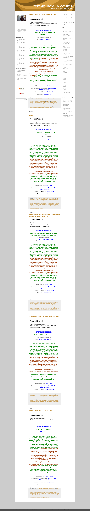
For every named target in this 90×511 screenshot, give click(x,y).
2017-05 (64, 89)
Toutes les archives (66, 92)
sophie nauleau (47, 199)
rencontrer (48, 103)
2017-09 (64, 83)
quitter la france (41, 204)
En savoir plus (66, 509)
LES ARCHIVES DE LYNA (68, 63)
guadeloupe (50, 102)
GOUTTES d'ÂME (66, 43)
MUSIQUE (65, 67)
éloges (44, 101)
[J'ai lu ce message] (88, 509)
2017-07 (64, 86)
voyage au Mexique (20, 29)
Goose (18, 70)
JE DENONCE (65, 50)
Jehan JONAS (65, 54)
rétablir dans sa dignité (40, 106)
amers (39, 101)
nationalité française (33, 106)
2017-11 (64, 81)
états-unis (45, 204)
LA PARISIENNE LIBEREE (68, 56)
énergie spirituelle (43, 107)
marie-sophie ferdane (53, 402)
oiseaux (41, 101)
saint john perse (42, 199)
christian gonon (40, 102)
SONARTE (65, 72)
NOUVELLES (65, 68)
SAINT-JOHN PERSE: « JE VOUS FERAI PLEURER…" (44, 316)
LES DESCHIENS (66, 65)
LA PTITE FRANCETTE (67, 60)
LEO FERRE (65, 61)
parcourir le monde (40, 103)
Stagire (18, 78)
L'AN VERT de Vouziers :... (68, 115)
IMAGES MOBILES (66, 47)
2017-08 (64, 85)
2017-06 (64, 88)
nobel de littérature (37, 107)
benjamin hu (36, 101)
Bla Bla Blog (65, 113)
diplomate (44, 103)
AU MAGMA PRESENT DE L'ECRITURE (53, 6)
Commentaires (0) (51, 98)
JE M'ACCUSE (66, 51)
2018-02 (64, 78)
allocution (47, 107)
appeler (35, 103)
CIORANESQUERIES (67, 32)
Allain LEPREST (66, 30)
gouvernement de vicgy (51, 204)
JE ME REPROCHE (66, 53)
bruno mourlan (52, 199)
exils (49, 101)
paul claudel (52, 103)
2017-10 (64, 82)
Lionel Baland (65, 107)
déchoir (56, 204)
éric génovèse (52, 107)
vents (52, 101)
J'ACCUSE (65, 49)
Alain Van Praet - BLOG (67, 100)
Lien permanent (45, 98)
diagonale (36, 208)
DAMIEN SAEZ (66, 36)
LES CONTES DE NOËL (67, 64)
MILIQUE (18, 75)
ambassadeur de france (48, 106)
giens (37, 102)
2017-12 (64, 79)
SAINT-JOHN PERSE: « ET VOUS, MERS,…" (41, 410)
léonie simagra (40, 208)
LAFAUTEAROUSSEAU (67, 101)
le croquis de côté (66, 116)
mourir (35, 102)
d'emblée (53, 102)
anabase (47, 101)
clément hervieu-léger (53, 309)
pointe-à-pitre (45, 102)
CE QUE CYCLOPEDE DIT (68, 31)
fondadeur (56, 103)
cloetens (18, 73)
